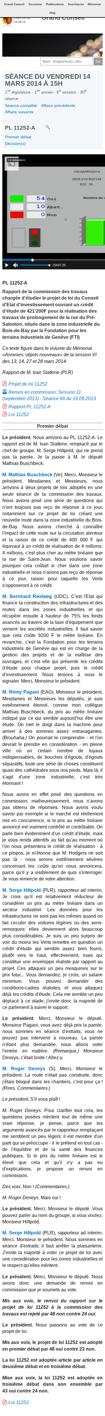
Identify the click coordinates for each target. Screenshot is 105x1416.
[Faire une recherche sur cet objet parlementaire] (43, 124)
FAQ (52, 13)
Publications (55, 4)
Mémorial (94, 4)
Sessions (35, 4)
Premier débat (18, 137)
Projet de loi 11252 (27, 384)
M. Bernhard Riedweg (27, 596)
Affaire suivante (19, 112)
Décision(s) (15, 143)
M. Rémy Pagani (20, 692)
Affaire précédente (58, 105)
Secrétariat (76, 4)
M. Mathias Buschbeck (27, 474)
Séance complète (21, 105)
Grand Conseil (63, 17)
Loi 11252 (18, 414)
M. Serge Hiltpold (21, 890)
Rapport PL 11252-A (29, 406)
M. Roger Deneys (23, 1068)
